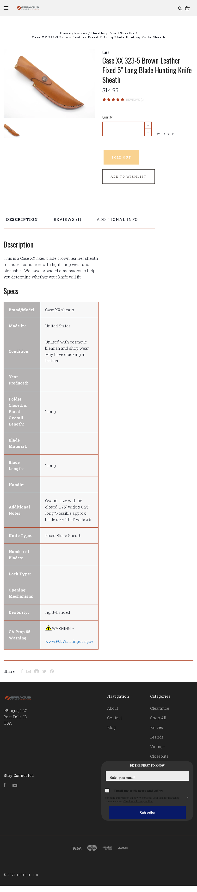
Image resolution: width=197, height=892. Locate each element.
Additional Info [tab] (117, 219)
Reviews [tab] (65, 219)
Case (105, 52)
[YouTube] (14, 785)
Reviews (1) (135, 99)
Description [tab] (22, 219)
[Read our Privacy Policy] (187, 798)
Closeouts (159, 756)
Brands (157, 736)
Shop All (158, 717)
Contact (114, 717)
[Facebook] (5, 785)
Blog (111, 727)
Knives (156, 727)
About (112, 708)
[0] (187, 7)
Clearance (159, 708)
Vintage (157, 746)
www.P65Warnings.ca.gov (69, 641)
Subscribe (147, 812)
